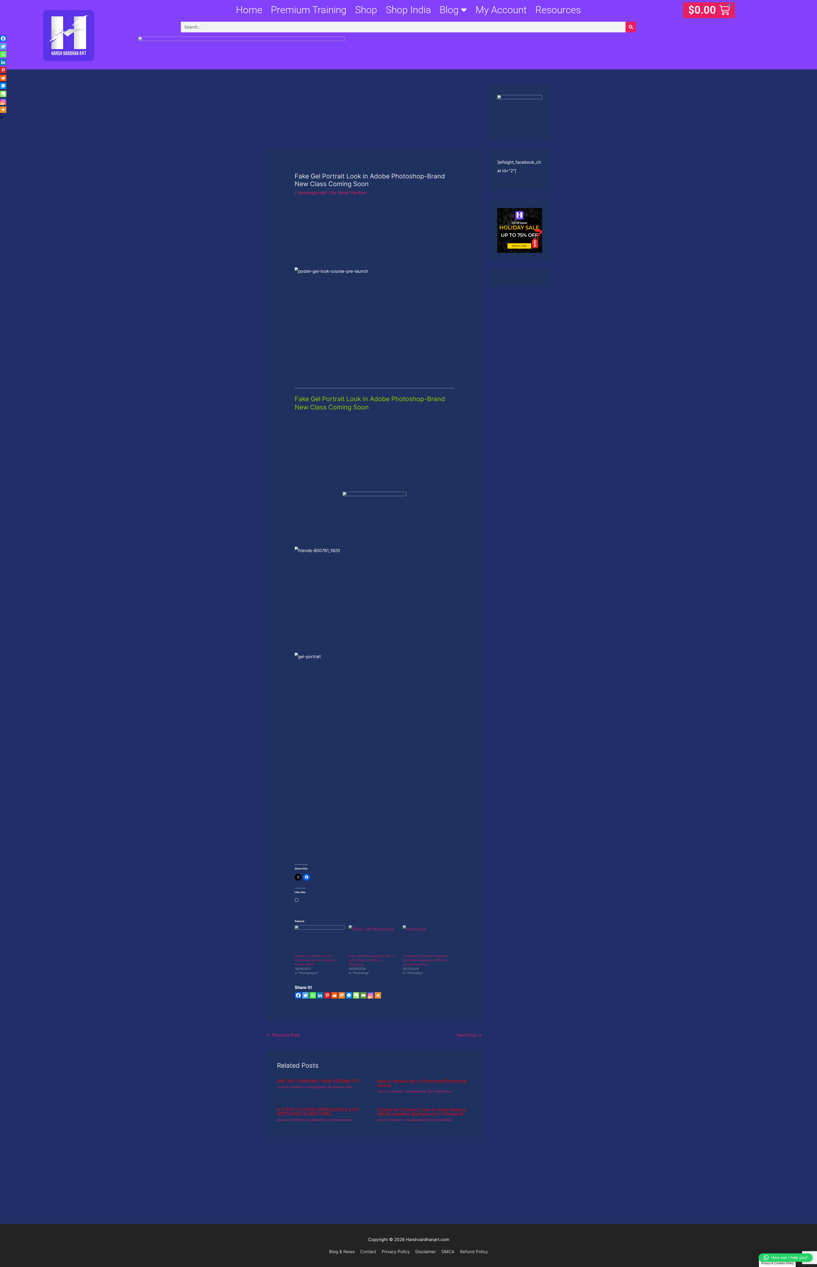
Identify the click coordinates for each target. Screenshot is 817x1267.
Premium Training (309, 10)
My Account (501, 10)
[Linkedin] (320, 995)
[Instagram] (370, 995)
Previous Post (283, 1035)
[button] (785, 1257)
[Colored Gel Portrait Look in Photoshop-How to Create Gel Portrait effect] (319, 939)
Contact (368, 1251)
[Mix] (342, 995)
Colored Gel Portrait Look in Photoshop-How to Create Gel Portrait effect (315, 960)
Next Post (469, 1035)
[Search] (631, 27)
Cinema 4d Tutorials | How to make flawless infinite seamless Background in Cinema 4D (421, 1111)
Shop (366, 10)
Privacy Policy (396, 1251)
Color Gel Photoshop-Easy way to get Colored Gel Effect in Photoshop (372, 960)
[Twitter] (305, 995)
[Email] (363, 995)
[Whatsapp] (313, 995)
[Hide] (1, 117)
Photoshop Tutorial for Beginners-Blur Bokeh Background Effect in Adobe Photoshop (426, 960)
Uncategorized (312, 192)
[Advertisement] (374, 118)
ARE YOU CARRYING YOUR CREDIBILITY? (318, 1081)
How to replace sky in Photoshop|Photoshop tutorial (422, 1083)
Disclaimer (425, 1251)
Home (249, 10)
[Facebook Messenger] (349, 995)
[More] (378, 995)
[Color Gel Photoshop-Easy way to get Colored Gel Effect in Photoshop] (374, 939)
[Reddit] (334, 995)
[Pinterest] (327, 995)
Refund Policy (474, 1251)
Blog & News (342, 1251)
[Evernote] (356, 995)
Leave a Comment (289, 1087)
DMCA (447, 1251)
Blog (449, 10)
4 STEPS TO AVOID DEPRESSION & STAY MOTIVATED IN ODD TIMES (318, 1111)
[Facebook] (298, 995)
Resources (558, 10)
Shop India (408, 10)
